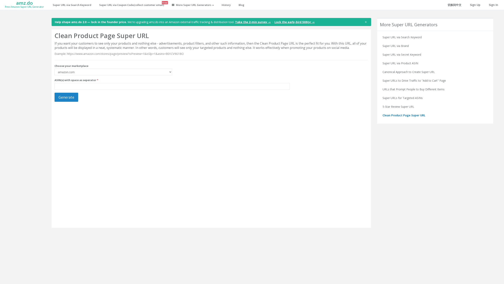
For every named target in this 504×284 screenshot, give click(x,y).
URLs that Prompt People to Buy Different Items (414, 89)
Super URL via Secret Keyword (402, 54)
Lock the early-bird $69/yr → (294, 22)
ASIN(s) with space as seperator (76, 80)
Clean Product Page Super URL (404, 115)
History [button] (226, 5)
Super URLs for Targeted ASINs (403, 98)
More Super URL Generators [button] (193, 5)
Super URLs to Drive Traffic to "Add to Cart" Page (414, 80)
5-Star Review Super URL (398, 106)
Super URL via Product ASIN (400, 63)
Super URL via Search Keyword (72, 5)
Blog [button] (241, 5)
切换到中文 (454, 5)
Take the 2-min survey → (253, 22)
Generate (66, 97)
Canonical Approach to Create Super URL (409, 72)
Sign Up (475, 5)
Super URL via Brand (396, 46)
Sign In (493, 5)
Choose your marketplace (71, 66)
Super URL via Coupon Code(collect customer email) (133, 4)
